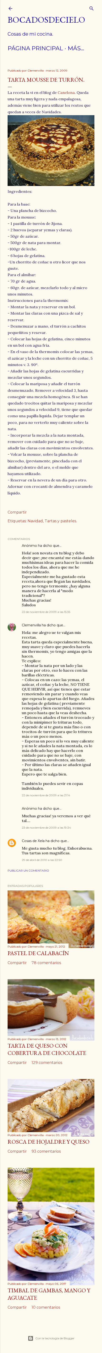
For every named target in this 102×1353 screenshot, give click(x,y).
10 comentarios (46, 1307)
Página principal (35, 48)
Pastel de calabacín (38, 953)
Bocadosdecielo (46, 19)
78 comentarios (46, 963)
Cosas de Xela (33, 841)
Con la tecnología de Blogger (54, 1338)
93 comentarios (46, 1151)
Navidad (35, 521)
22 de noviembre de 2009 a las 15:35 (46, 612)
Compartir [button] (17, 512)
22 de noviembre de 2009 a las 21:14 (46, 795)
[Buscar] (91, 7)
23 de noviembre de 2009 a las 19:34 (46, 827)
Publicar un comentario (28, 870)
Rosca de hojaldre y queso (48, 1141)
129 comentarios (47, 1062)
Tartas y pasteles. (61, 521)
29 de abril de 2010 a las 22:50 (42, 860)
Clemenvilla (31, 625)
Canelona (66, 92)
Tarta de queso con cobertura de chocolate (47, 1049)
